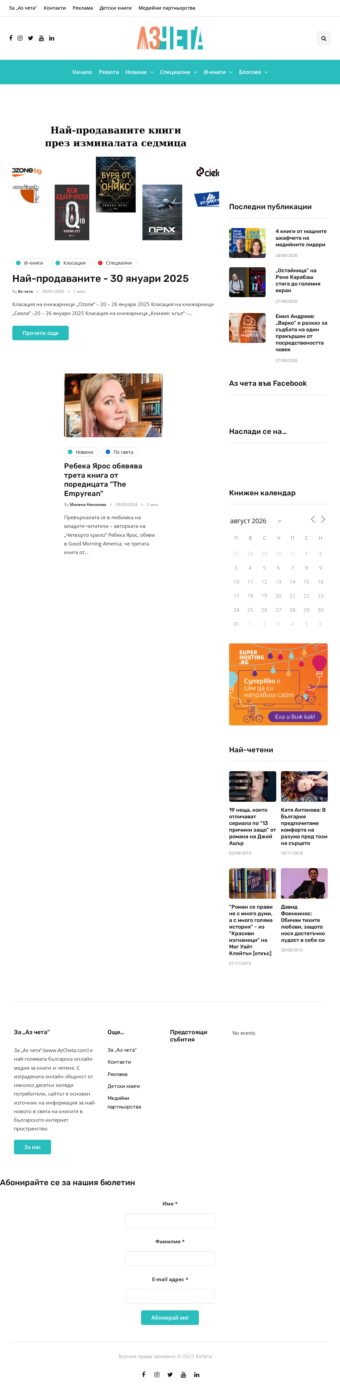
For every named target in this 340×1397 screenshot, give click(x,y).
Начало (82, 72)
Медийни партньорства (166, 8)
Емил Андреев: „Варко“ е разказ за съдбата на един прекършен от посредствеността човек (301, 333)
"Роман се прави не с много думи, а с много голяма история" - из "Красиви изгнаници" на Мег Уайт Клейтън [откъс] (251, 930)
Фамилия (170, 1241)
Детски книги (116, 8)
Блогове (250, 72)
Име (170, 1203)
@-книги (215, 72)
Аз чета (25, 291)
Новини (136, 72)
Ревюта (109, 72)
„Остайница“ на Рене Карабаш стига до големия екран (298, 280)
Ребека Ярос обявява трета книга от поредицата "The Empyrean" (103, 479)
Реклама (83, 8)
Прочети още (40, 333)
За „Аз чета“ (23, 8)
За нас (32, 1147)
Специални (175, 72)
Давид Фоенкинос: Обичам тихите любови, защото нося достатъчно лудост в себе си (303, 923)
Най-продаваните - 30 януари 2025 (100, 279)
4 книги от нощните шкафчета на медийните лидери (301, 238)
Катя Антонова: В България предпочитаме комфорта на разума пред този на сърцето (304, 826)
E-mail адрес (170, 1279)
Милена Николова (88, 504)
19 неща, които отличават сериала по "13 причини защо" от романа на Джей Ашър (252, 826)
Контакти (55, 8)
